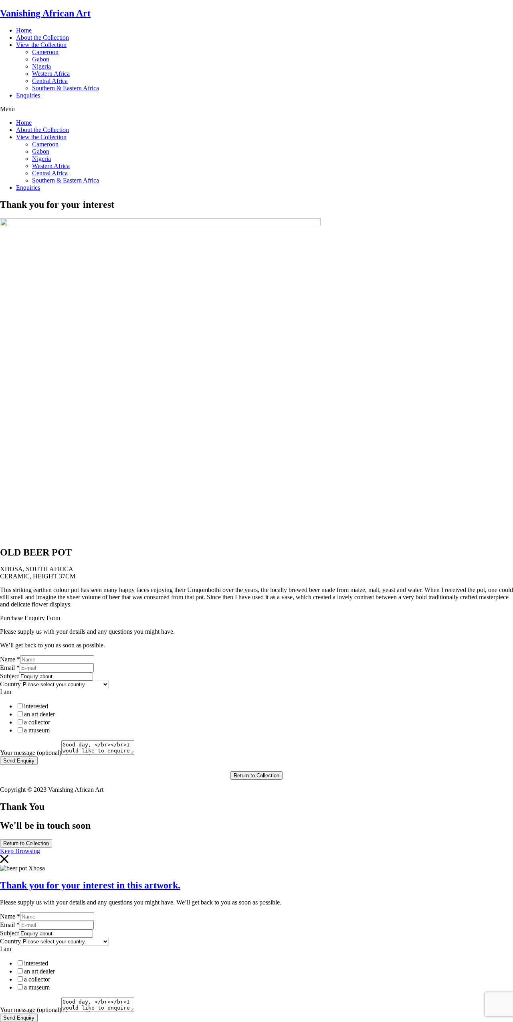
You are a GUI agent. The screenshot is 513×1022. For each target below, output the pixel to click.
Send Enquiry (18, 761)
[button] (256, 109)
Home (24, 30)
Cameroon (45, 52)
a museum (37, 730)
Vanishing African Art (45, 13)
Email (10, 667)
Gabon (40, 59)
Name (10, 659)
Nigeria (41, 66)
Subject (9, 676)
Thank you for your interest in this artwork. (90, 885)
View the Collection (41, 44)
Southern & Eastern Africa (65, 88)
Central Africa (50, 80)
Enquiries (28, 95)
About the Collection (42, 37)
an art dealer (39, 714)
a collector (37, 722)
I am (5, 691)
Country (10, 684)
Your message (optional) (30, 752)
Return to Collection (256, 776)
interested (36, 706)
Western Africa (51, 73)
